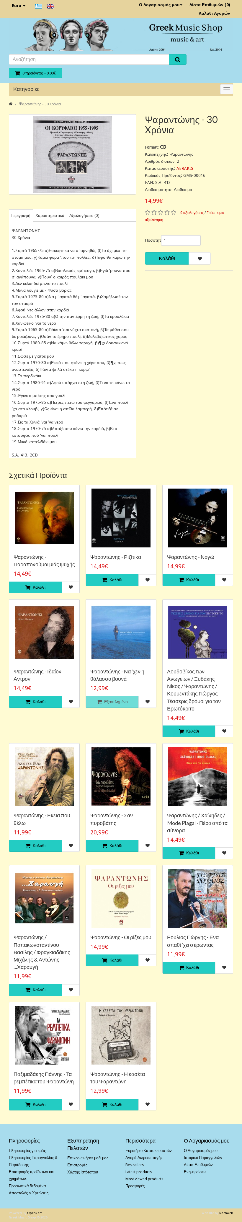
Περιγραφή (20, 215)
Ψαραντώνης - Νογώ (190, 557)
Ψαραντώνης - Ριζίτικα (115, 557)
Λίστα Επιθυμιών (198, 1165)
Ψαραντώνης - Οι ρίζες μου (120, 937)
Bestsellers (134, 1165)
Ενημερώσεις (195, 1172)
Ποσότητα (151, 240)
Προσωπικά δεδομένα (27, 1186)
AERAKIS (184, 168)
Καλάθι (167, 258)
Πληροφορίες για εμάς (27, 1150)
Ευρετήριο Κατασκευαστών (148, 1150)
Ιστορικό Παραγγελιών (203, 1157)
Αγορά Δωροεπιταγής (143, 1157)
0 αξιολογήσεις (192, 213)
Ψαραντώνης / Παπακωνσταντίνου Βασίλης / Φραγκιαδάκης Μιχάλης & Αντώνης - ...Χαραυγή (42, 952)
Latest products (138, 1172)
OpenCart (34, 1213)
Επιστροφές (77, 1165)
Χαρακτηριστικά (49, 215)
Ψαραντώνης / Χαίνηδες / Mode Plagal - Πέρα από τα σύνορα (197, 822)
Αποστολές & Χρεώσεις (28, 1193)
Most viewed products (144, 1179)
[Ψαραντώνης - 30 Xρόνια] (72, 154)
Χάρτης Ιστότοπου (82, 1172)
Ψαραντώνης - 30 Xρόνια (40, 104)
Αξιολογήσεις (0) (84, 215)
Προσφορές (135, 1186)
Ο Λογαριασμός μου (159, 4)
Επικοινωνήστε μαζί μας (87, 1158)
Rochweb (226, 1213)
